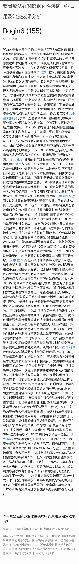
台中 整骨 (16, 260)
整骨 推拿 (68, 347)
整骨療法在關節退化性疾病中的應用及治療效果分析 (39, 11)
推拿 (44, 72)
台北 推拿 (16, 159)
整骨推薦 (65, 196)
